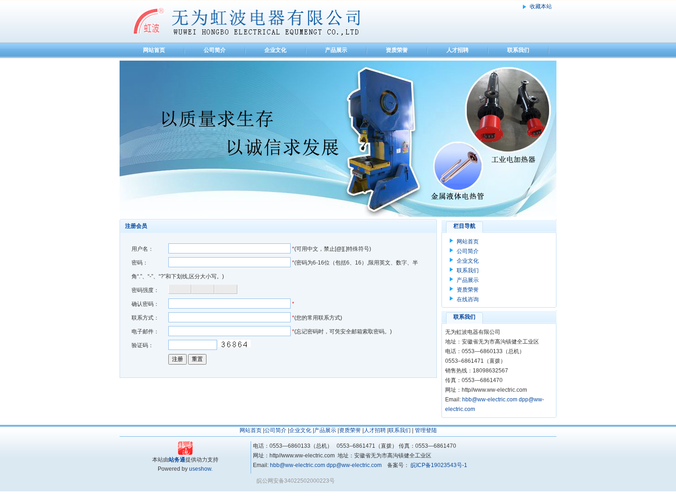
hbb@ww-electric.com (489, 399)
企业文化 (275, 50)
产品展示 (336, 50)
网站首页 (154, 50)
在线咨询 (468, 299)
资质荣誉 (397, 50)
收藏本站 (541, 6)
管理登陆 (426, 430)
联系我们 (518, 50)
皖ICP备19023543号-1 (438, 465)
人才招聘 (458, 50)
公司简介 (215, 50)
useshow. (200, 469)
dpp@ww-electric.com (354, 465)
